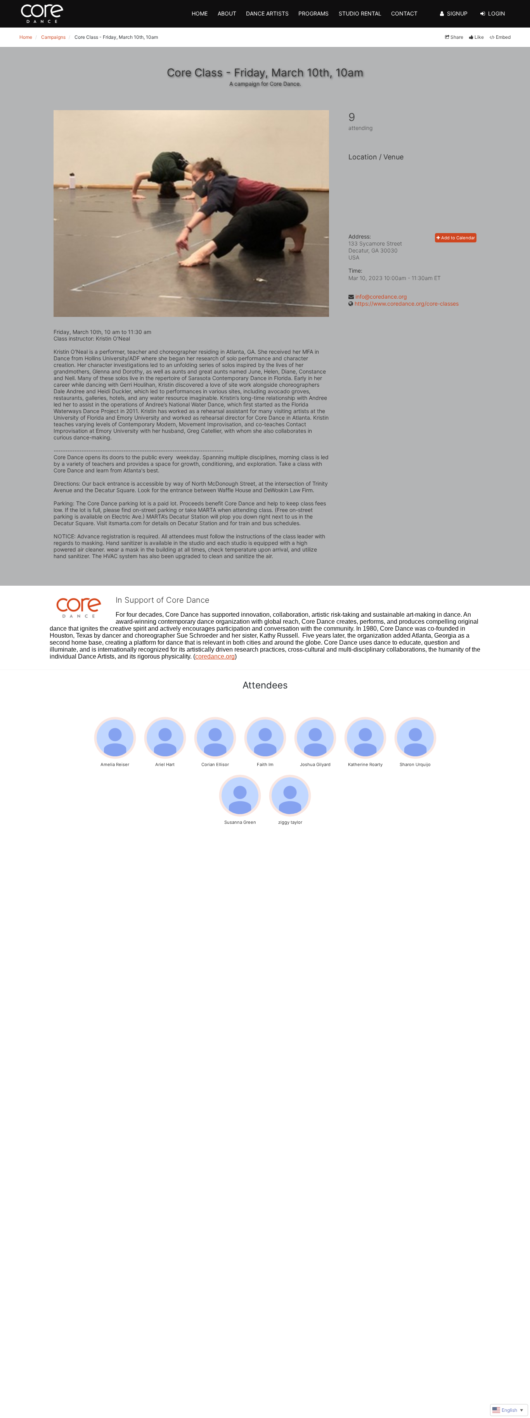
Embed (503, 37)
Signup (457, 13)
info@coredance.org (381, 296)
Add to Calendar (457, 237)
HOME (200, 13)
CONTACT (404, 13)
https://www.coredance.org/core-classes (407, 303)
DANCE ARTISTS (267, 13)
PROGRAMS (313, 13)
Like (479, 37)
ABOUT (227, 13)
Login (496, 13)
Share (456, 37)
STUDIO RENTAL (360, 13)
